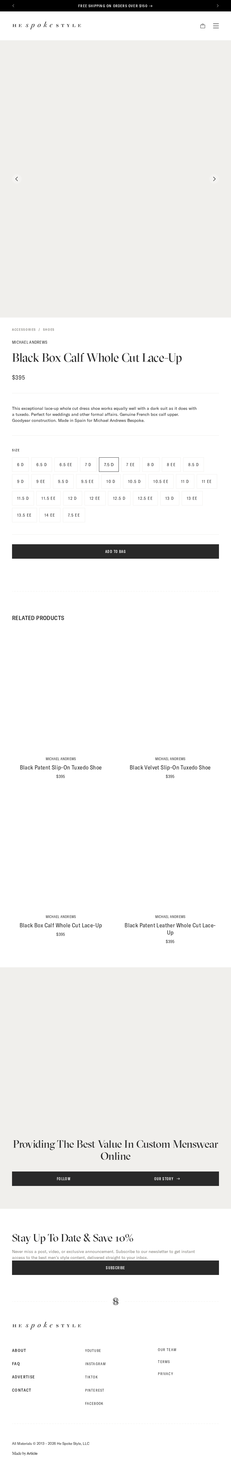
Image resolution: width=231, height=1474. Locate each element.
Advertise (23, 1376)
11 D (185, 481)
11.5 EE (49, 498)
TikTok (91, 1377)
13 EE (192, 498)
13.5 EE (24, 515)
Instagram (95, 1364)
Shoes (49, 329)
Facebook (94, 1403)
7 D (88, 464)
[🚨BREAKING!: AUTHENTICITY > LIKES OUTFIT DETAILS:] (167, 1059)
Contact (22, 1390)
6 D (20, 464)
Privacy (165, 1373)
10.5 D (134, 481)
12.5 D (119, 498)
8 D (150, 464)
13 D (169, 498)
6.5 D (41, 464)
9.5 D (63, 481)
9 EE (40, 481)
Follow (64, 1178)
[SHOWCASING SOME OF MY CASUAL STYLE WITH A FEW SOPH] (64, 1059)
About (19, 1350)
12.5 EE (145, 498)
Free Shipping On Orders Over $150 (113, 6)
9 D (20, 481)
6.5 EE (66, 464)
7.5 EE (74, 515)
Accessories (24, 329)
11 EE (207, 481)
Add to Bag (115, 551)
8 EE (171, 464)
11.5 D (23, 498)
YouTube (93, 1350)
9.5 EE (87, 481)
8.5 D (193, 464)
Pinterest (95, 1390)
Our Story (164, 1178)
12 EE (95, 498)
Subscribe (115, 1267)
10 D (111, 481)
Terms (164, 1361)
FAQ (16, 1363)
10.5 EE (160, 481)
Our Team (167, 1349)
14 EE (50, 515)
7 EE (130, 464)
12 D (72, 498)
